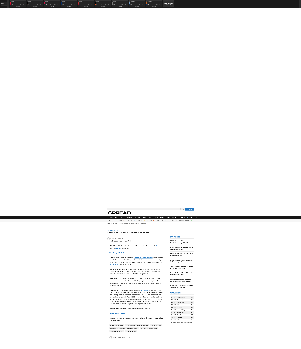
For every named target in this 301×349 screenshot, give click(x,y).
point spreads (131, 331)
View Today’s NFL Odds (116, 253)
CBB (185, 322)
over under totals (116, 331)
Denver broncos (142, 325)
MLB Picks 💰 (112, 220)
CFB (182, 322)
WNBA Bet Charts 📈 (161, 220)
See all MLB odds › (168, 3)
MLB (188, 322)
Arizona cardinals (116, 325)
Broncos (159, 246)
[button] (196, 217)
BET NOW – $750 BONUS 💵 (185, 220)
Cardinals (118, 248)
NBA (178, 322)
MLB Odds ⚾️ (121, 220)
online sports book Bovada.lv (143, 257)
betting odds (130, 325)
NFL (175, 322)
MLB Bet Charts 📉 (131, 220)
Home (108, 223)
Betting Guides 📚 (173, 220)
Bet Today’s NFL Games (117, 313)
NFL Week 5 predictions (149, 328)
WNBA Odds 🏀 (150, 220)
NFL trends (144, 290)
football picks (156, 325)
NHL (191, 322)
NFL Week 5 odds (132, 328)
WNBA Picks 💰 (141, 220)
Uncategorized (113, 230)
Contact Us (189, 209)
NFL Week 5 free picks (117, 328)
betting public (113, 264)
